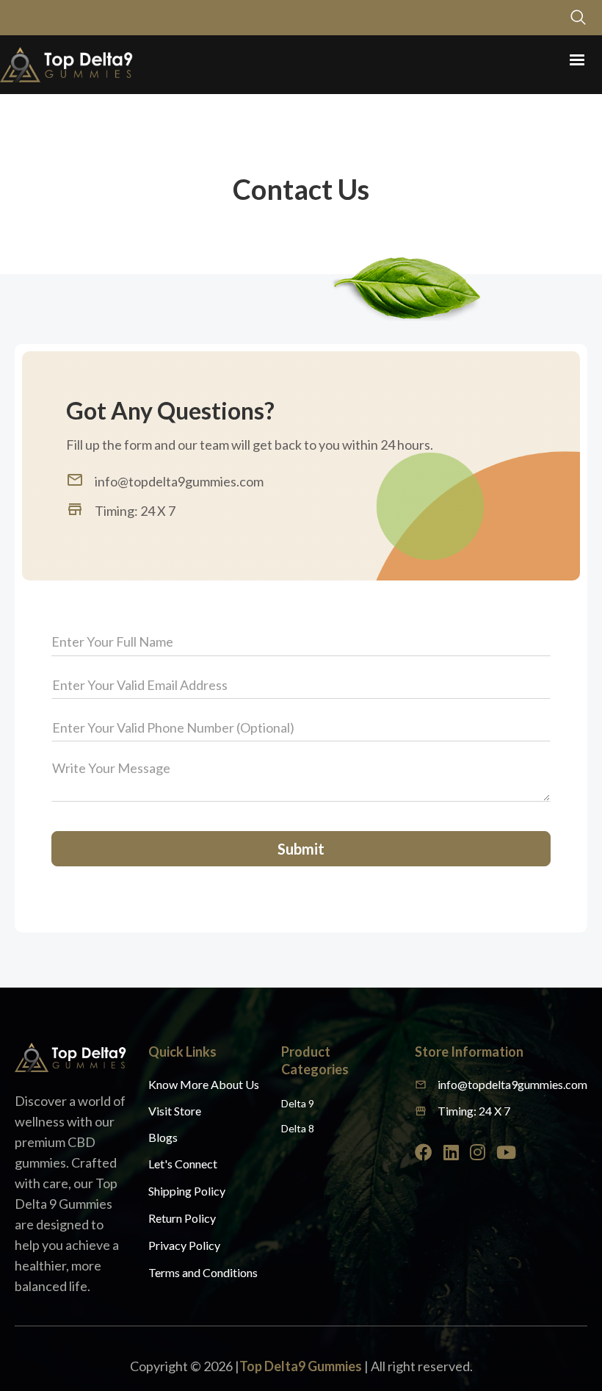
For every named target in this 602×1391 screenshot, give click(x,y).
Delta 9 (297, 1103)
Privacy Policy (184, 1245)
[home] (66, 64)
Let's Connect (182, 1164)
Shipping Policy (186, 1191)
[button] (577, 60)
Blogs (163, 1137)
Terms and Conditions (203, 1272)
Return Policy (182, 1218)
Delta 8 (297, 1128)
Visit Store (174, 1111)
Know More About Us (203, 1084)
